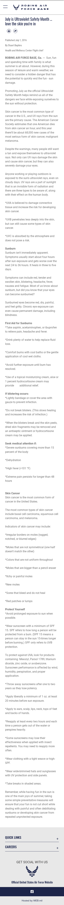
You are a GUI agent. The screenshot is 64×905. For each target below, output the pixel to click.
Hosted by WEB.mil (32, 900)
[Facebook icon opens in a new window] (32, 891)
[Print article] (9, 31)
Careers (11, 846)
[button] (5, 7)
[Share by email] (15, 31)
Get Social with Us (32, 862)
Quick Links (13, 837)
